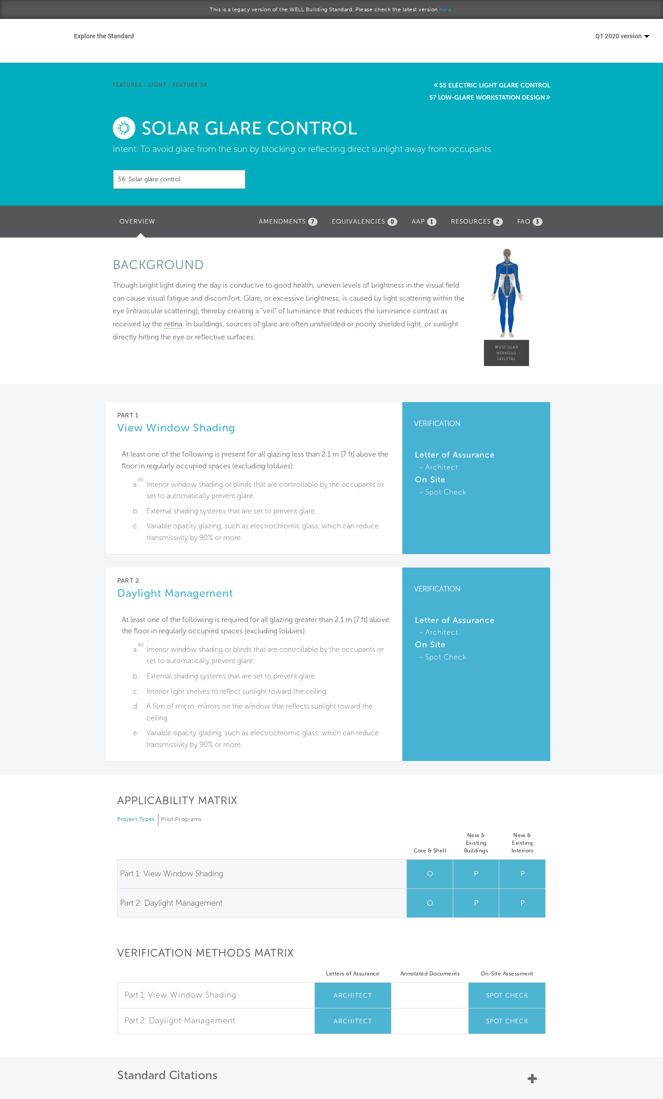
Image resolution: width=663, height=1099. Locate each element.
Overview (140, 224)
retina (173, 324)
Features (127, 85)
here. (446, 9)
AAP (422, 221)
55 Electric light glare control (494, 85)
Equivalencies (363, 221)
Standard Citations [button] (167, 1075)
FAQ (528, 221)
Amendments (286, 221)
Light (157, 85)
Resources (475, 221)
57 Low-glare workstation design (487, 97)
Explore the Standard (104, 36)
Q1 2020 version (619, 36)
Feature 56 (190, 85)
